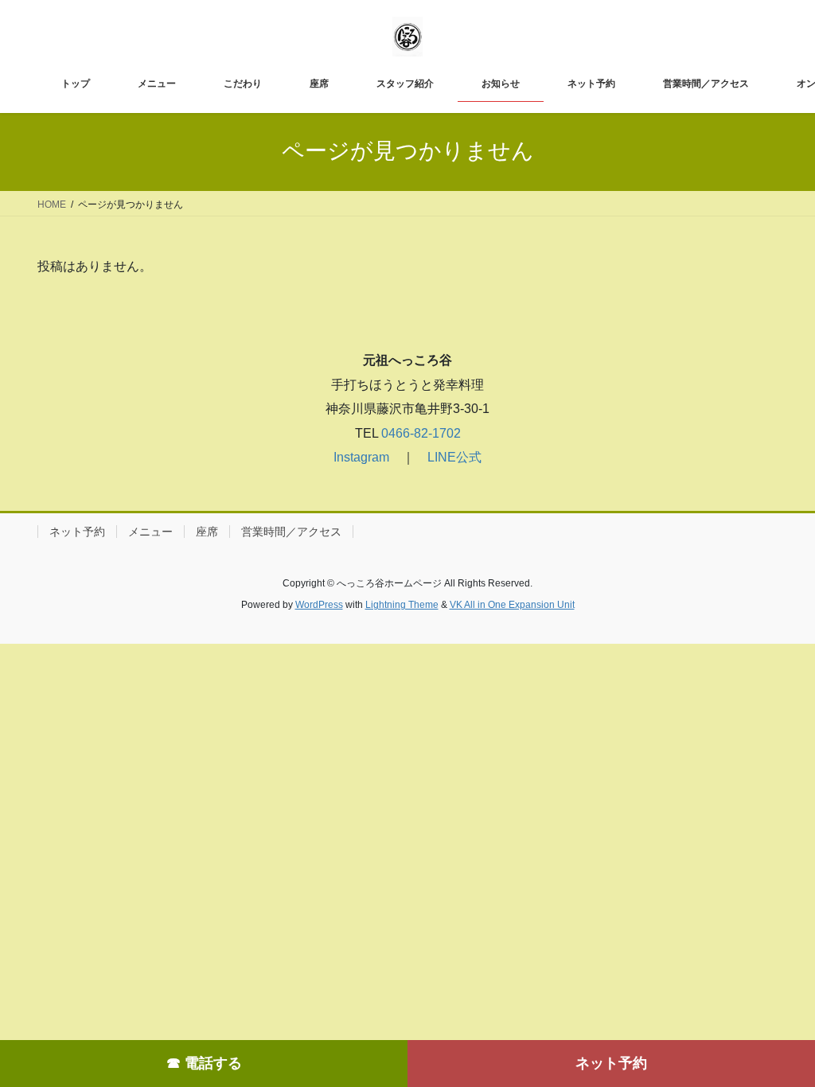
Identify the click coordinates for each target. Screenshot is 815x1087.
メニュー (150, 531)
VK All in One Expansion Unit (512, 604)
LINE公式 (454, 457)
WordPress (319, 604)
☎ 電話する (204, 1063)
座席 (207, 531)
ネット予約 (611, 1063)
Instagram (361, 457)
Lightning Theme (402, 604)
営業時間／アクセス (291, 531)
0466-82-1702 (419, 433)
